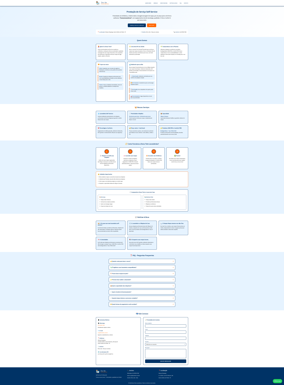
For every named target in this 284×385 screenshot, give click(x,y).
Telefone (147, 335)
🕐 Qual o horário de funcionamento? (120, 292)
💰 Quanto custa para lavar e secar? (120, 261)
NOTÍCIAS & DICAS (173, 3)
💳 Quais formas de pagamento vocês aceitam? (123, 304)
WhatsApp (151, 25)
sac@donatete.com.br (103, 332)
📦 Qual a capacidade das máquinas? (120, 285)
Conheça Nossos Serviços (137, 25)
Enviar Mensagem (165, 361)
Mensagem (147, 347)
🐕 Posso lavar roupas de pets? (119, 273)
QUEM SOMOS (148, 3)
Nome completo (148, 323)
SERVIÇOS (156, 3)
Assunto (147, 341)
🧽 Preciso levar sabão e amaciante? (120, 279)
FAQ (180, 3)
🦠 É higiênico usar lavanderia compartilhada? (123, 267)
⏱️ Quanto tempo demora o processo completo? (124, 298)
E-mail (146, 329)
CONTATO (186, 3)
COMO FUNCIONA (163, 3)
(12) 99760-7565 (101, 325)
